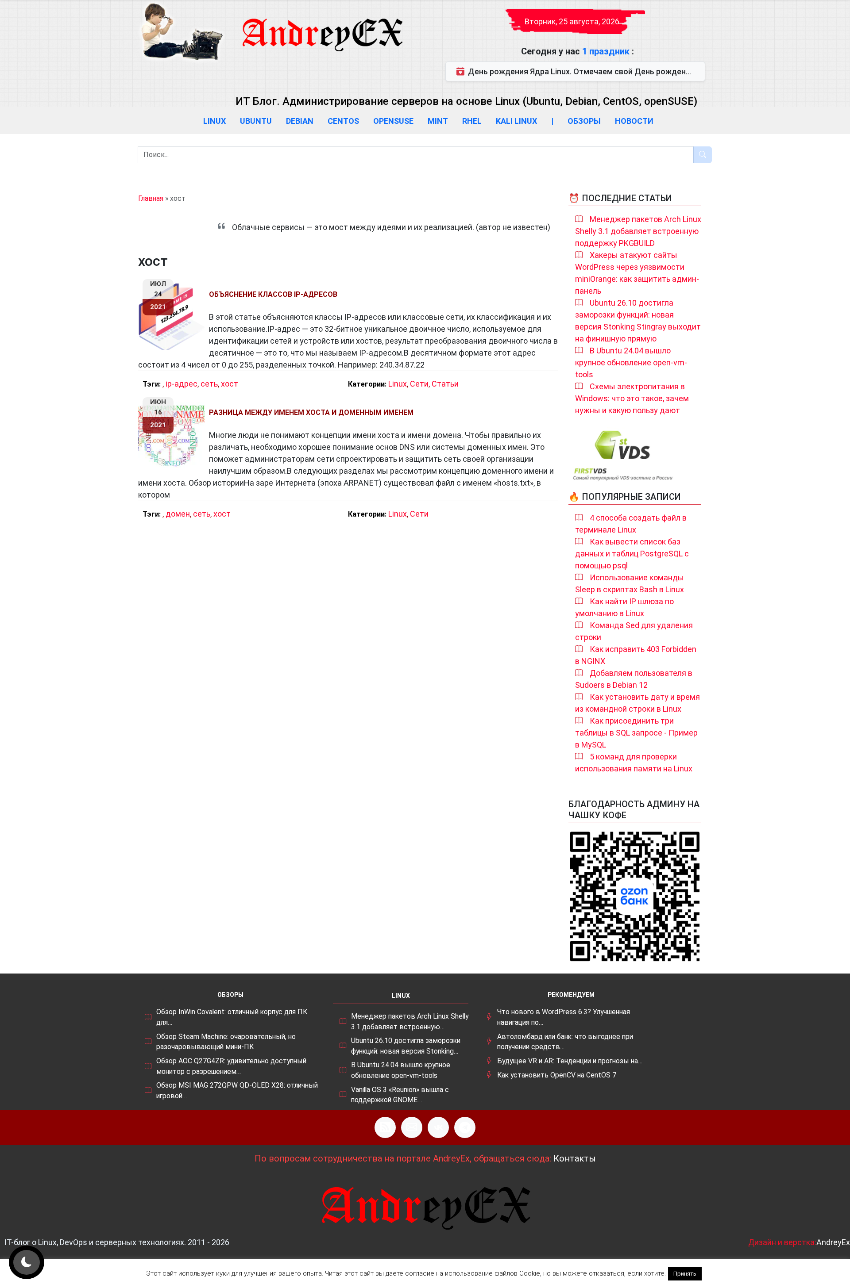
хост (229, 383)
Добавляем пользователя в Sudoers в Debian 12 (633, 679)
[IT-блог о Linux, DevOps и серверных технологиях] (181, 31)
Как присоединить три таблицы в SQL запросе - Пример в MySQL (636, 732)
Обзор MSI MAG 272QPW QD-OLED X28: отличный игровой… (237, 1090)
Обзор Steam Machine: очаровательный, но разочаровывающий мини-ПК (226, 1041)
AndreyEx (833, 1242)
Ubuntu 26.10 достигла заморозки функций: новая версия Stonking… (405, 1045)
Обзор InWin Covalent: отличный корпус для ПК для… (231, 1017)
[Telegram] (464, 1127)
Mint (438, 121)
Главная (150, 198)
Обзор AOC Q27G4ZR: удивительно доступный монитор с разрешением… (231, 1066)
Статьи (445, 383)
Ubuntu (256, 121)
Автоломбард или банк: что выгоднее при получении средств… (565, 1041)
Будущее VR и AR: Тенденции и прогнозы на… (569, 1061)
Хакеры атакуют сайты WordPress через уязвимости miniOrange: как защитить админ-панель (637, 272)
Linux (214, 121)
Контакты (574, 1158)
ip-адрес (181, 383)
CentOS (343, 121)
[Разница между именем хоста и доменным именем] (173, 435)
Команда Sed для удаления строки (634, 631)
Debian (299, 121)
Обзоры (584, 121)
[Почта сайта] (411, 1127)
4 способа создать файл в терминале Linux (631, 523)
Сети (419, 383)
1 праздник (607, 51)
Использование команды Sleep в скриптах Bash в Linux (629, 583)
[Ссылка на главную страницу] (322, 26)
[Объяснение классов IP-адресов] (173, 317)
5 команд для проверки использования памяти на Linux (633, 762)
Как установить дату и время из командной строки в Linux (637, 702)
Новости (634, 121)
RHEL (472, 121)
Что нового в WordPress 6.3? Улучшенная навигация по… (563, 1017)
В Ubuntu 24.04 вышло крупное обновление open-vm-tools (631, 362)
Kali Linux (516, 121)
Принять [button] (684, 1273)
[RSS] (385, 1127)
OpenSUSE (393, 121)
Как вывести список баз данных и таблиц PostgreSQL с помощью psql (632, 553)
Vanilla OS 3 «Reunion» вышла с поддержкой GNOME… (400, 1094)
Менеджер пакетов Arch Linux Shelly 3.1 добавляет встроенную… (409, 1021)
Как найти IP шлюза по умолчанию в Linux (624, 607)
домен (178, 513)
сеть (209, 383)
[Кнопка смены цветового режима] (26, 1262)
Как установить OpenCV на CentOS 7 (556, 1075)
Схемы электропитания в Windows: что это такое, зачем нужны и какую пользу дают (632, 398)
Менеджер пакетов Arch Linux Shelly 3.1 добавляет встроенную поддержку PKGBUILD (638, 231)
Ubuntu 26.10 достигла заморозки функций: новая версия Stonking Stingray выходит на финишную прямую (638, 320)
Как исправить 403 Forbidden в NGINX (635, 655)
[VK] (438, 1127)
